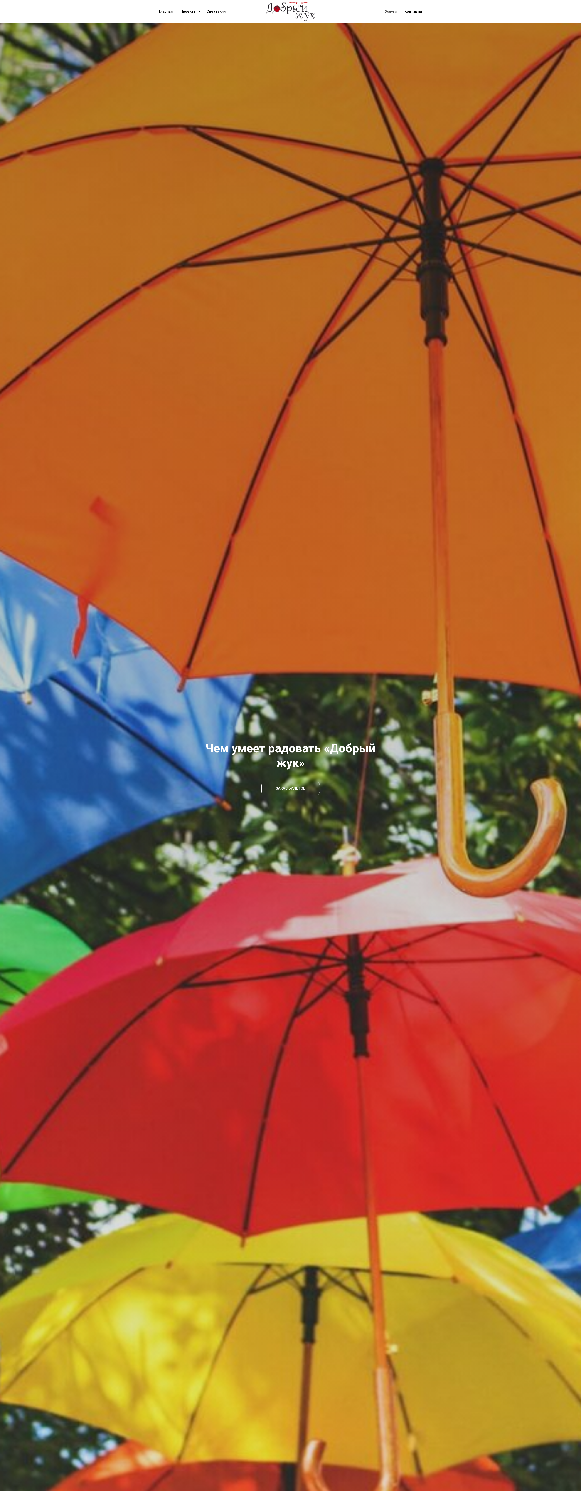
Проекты (188, 11)
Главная (166, 11)
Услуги (391, 11)
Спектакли (216, 11)
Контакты (413, 11)
